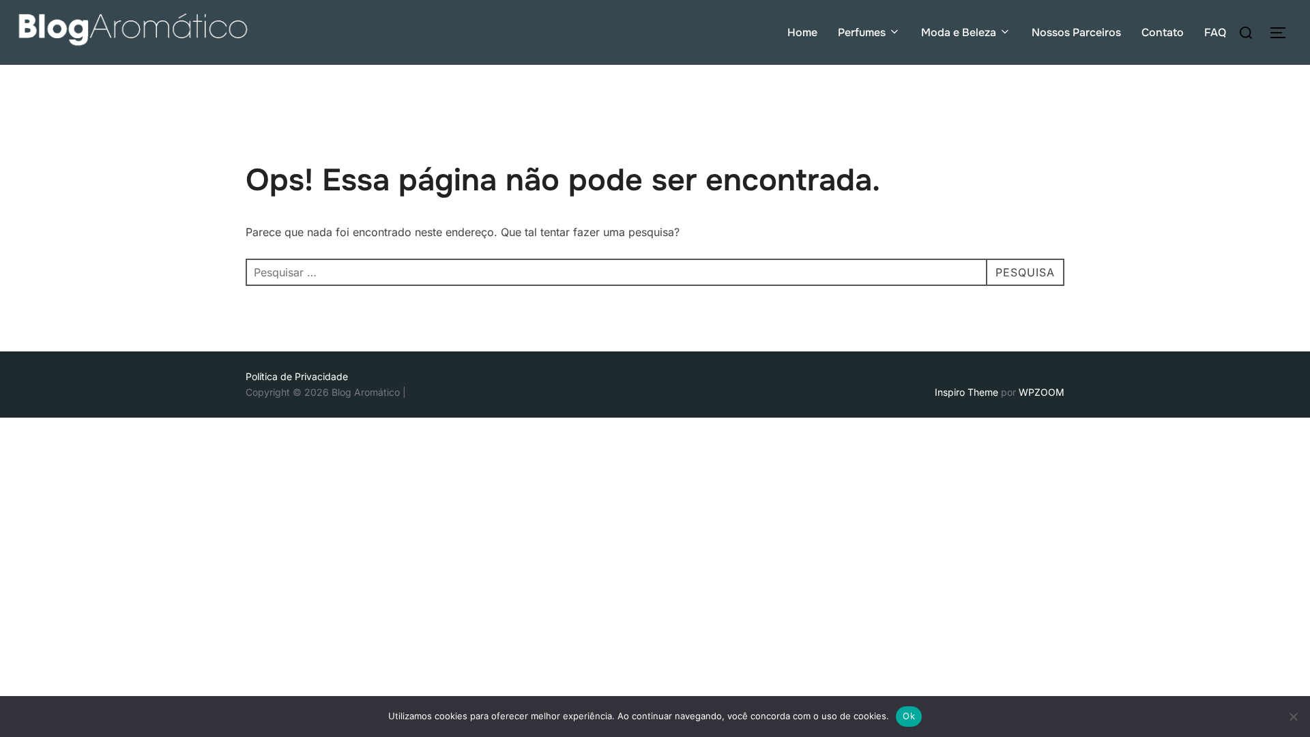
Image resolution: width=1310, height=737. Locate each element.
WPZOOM (1041, 392)
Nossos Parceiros (1076, 32)
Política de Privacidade (297, 376)
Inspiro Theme (966, 392)
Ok (909, 715)
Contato (1162, 32)
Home (802, 32)
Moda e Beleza (958, 32)
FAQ (1215, 32)
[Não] (1293, 716)
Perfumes (862, 32)
